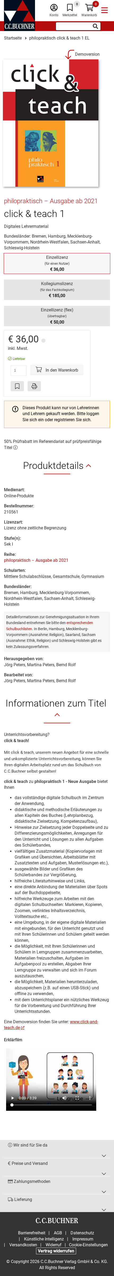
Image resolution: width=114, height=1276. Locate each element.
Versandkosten (23, 1244)
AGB (58, 1232)
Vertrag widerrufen (56, 1250)
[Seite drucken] (34, 386)
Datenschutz (82, 1232)
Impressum (82, 1239)
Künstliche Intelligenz (44, 1239)
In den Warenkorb (61, 370)
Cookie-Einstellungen (88, 1244)
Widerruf (54, 1244)
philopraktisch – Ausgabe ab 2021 (36, 560)
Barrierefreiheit (31, 1232)
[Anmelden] (54, 8)
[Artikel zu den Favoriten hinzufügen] (17, 386)
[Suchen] (95, 26)
